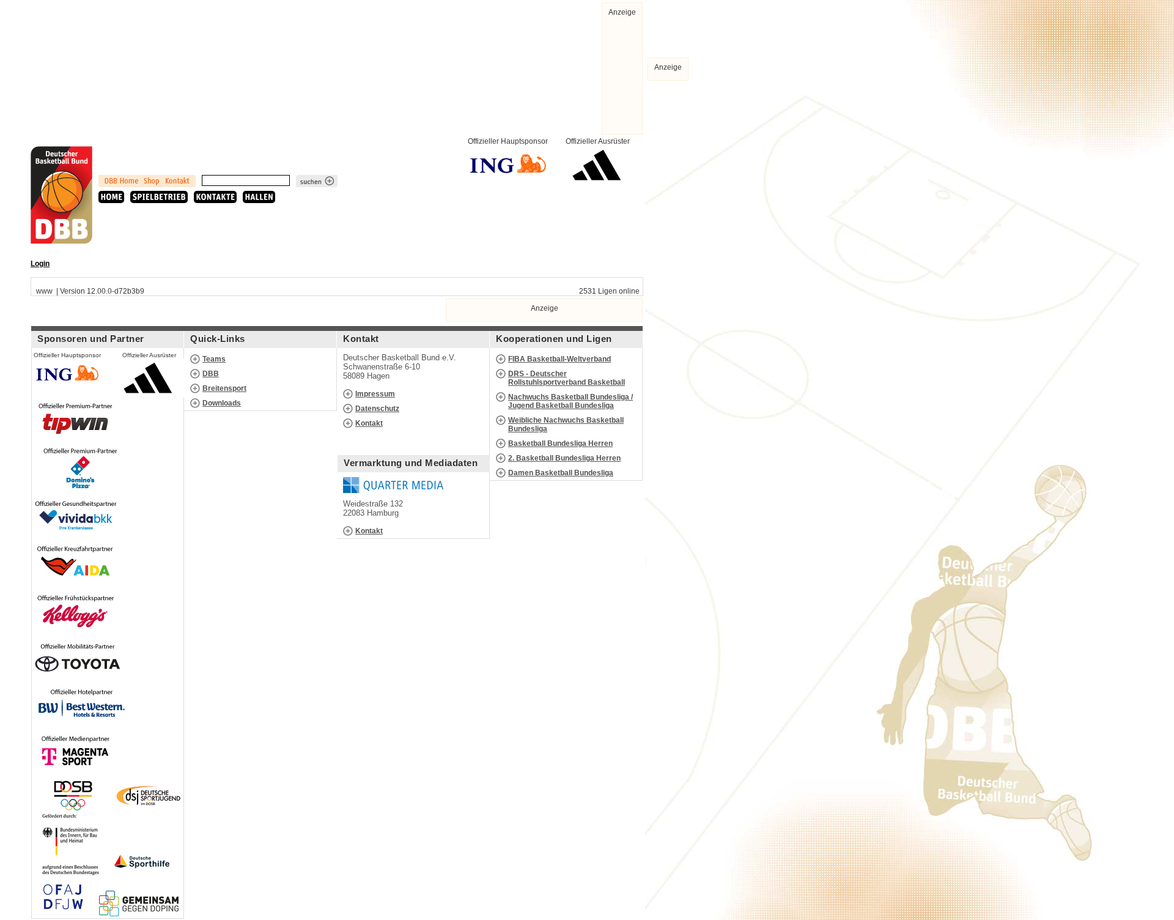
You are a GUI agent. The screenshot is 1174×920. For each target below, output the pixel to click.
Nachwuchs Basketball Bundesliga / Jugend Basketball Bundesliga (570, 401)
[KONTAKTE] (215, 197)
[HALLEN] (259, 197)
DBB (210, 373)
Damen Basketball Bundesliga (560, 473)
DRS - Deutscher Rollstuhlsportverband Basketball (566, 378)
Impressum (375, 394)
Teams (214, 359)
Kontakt (369, 423)
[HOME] (111, 197)
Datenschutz (377, 408)
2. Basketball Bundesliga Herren (564, 458)
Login (40, 263)
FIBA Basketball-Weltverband (559, 359)
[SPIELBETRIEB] (159, 197)
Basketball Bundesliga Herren (560, 443)
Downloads (221, 403)
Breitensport (224, 388)
